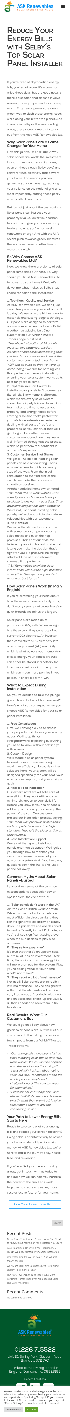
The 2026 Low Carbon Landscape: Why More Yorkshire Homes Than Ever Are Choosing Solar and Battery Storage (32, 1278)
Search (57, 1222)
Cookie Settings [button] (13, 1409)
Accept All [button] (31, 1409)
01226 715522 (35, 1350)
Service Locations (35, 1379)
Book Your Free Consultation (35, 1204)
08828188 (52, 1371)
